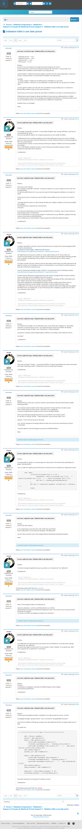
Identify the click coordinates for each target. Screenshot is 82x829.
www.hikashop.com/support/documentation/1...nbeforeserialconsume (38, 251)
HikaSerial (37, 24)
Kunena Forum (44, 817)
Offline (8, 53)
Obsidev (76, 805)
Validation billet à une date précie (56, 27)
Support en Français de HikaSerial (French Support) (22, 27)
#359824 (77, 704)
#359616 (77, 392)
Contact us (62, 823)
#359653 (77, 450)
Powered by (36, 817)
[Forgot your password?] (44, 3)
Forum (8, 24)
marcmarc (9, 48)
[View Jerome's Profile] (9, 126)
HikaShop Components (22, 24)
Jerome (8, 119)
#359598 (77, 352)
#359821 (77, 631)
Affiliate (54, 823)
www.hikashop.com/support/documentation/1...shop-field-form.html (37, 272)
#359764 (77, 555)
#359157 (77, 47)
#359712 (77, 514)
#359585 (77, 315)
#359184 (77, 119)
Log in (22, 113)
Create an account (31, 113)
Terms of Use (31, 823)
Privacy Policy (5, 823)
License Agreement (18, 823)
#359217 (77, 174)
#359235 (77, 233)
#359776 (77, 595)
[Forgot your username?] (28, 3)
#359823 (77, 674)
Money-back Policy (43, 823)
